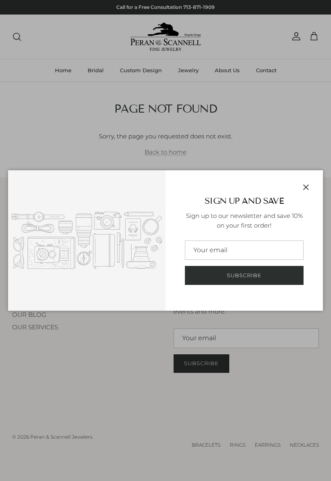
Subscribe (244, 275)
